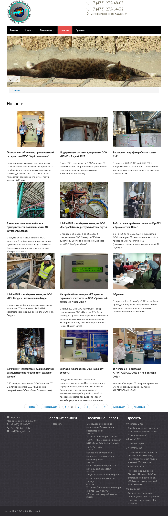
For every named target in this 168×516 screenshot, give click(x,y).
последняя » (140, 406)
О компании (46, 30)
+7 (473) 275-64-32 (107, 9)
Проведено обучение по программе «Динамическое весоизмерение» (100, 456)
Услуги (28, 30)
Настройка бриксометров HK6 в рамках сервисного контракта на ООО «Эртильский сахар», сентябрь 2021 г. (83, 298)
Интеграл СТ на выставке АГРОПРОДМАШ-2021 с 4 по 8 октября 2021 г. (134, 372)
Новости (65, 30)
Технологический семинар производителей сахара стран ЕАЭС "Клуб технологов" (30, 154)
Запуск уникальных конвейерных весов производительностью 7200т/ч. (102, 478)
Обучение (118, 294)
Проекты (80, 30)
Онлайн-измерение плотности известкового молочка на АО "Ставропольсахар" (143, 431)
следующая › (119, 406)
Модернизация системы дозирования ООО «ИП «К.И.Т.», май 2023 (83, 154)
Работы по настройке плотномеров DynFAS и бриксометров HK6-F (137, 225)
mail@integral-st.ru (20, 431)
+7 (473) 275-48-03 (107, 3)
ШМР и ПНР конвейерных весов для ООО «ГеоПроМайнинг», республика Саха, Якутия (83, 225)
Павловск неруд (136, 443)
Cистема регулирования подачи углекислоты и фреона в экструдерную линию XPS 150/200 (143, 498)
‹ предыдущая (50, 406)
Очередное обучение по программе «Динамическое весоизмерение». (100, 427)
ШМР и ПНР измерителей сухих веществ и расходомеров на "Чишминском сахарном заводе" (30, 372)
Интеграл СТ (35, 510)
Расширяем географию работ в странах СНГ (134, 154)
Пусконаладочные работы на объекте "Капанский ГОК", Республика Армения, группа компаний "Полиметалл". (142, 457)
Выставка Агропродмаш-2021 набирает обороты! (82, 370)
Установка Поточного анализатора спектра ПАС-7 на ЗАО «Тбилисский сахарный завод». (103, 491)
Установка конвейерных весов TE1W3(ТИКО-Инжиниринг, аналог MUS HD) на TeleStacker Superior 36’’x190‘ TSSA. (103, 441)
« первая (31, 406)
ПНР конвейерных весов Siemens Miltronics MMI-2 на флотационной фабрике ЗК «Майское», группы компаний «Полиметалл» (142, 477)
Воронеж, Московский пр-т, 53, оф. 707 (109, 13)
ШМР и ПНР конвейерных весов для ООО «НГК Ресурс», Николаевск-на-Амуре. (29, 296)
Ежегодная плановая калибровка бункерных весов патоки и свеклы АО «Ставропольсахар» (27, 227)
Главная (14, 30)
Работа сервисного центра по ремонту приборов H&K (101, 467)
